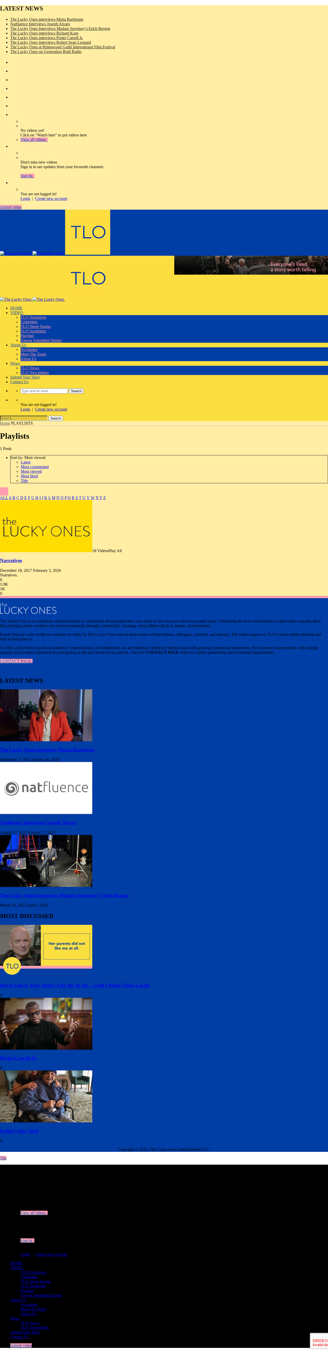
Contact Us (19, 382)
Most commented (35, 467)
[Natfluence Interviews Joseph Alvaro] (46, 812)
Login (25, 198)
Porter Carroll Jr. (18, 1058)
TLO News (29, 368)
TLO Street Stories (35, 326)
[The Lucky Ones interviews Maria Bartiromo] (46, 740)
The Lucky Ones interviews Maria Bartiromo (46, 19)
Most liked (29, 476)
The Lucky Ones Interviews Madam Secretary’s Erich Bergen (60, 28)
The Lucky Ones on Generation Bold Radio (45, 51)
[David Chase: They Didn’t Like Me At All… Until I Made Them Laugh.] (46, 975)
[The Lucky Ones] (55, 253)
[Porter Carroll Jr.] (46, 1048)
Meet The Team (33, 354)
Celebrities (29, 322)
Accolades (28, 349)
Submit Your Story (25, 377)
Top (3, 1158)
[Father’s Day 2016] (46, 1121)
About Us (18, 345)
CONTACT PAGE (16, 661)
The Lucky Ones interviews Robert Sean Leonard (50, 42)
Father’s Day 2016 (19, 1131)
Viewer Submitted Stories (41, 340)
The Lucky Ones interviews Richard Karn (44, 33)
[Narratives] (46, 551)
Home (5, 423)
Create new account (51, 198)
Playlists (27, 336)
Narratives (11, 560)
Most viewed (31, 471)
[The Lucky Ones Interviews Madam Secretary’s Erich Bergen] (46, 885)
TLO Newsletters (34, 372)
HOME (16, 308)
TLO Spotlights (33, 331)
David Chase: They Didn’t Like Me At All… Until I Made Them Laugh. (75, 985)
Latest (25, 462)
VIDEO (16, 312)
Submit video (11, 207)
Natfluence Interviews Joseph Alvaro (40, 24)
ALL (4, 498)
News (15, 363)
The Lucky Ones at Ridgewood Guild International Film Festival (62, 47)
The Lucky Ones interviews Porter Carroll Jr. (46, 38)
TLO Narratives (33, 317)
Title (24, 480)
